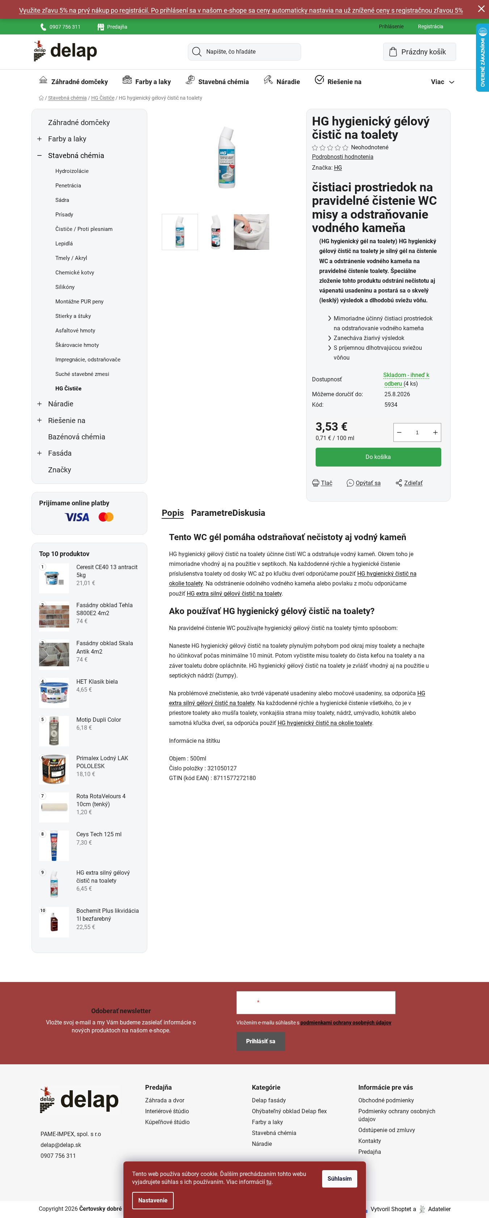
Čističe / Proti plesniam (84, 229)
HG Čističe (68, 388)
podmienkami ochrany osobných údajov (345, 1023)
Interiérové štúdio (167, 1111)
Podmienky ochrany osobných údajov (396, 1115)
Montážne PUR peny (79, 301)
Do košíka (378, 456)
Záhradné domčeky (79, 123)
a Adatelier (432, 1209)
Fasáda (60, 453)
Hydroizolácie (72, 171)
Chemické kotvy (74, 272)
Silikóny (65, 287)
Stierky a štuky (73, 316)
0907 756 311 (65, 27)
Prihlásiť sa (260, 1041)
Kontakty (369, 1141)
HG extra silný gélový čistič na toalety (234, 593)
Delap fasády (269, 1100)
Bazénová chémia (76, 437)
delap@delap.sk (61, 1145)
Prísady (64, 214)
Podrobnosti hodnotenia (343, 156)
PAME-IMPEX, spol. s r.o (71, 1134)
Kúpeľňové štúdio (167, 1122)
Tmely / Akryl (71, 258)
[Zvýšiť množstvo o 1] (435, 432)
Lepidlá (64, 243)
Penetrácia (68, 185)
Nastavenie (153, 1200)
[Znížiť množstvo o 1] (399, 432)
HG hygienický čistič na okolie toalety (325, 723)
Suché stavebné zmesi (82, 374)
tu (268, 1181)
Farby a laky (67, 139)
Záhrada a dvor (164, 1100)
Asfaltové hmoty (75, 330)
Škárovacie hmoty (77, 345)
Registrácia (430, 26)
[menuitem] (73, 82)
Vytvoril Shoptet (391, 1209)
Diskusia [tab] (248, 513)
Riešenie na (66, 421)
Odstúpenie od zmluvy (386, 1130)
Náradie (60, 404)
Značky (59, 470)
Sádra (62, 200)
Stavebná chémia (76, 156)
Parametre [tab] (211, 513)
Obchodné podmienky (386, 1100)
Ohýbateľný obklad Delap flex (289, 1111)
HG (338, 167)
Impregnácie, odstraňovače (88, 359)
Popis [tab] (173, 513)
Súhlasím (340, 1178)
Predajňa (117, 27)
